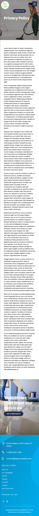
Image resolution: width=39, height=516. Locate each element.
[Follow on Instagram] (7, 501)
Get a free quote (13, 414)
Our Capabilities (7, 473)
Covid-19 (5, 482)
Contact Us (19, 11)
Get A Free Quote (7, 488)
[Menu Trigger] (34, 3)
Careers (4, 485)
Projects (4, 479)
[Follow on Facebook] (3, 501)
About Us (5, 470)
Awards (4, 476)
